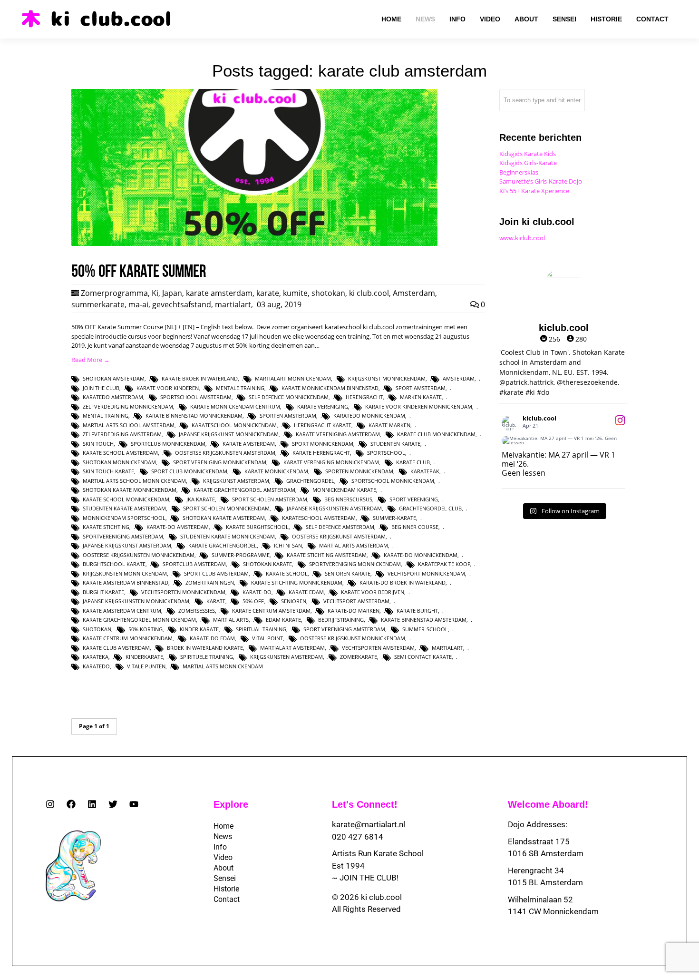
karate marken (389, 425)
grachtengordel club (430, 508)
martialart (233, 304)
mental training (105, 415)
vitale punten (146, 666)
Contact (227, 899)
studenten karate (395, 443)
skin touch (98, 443)
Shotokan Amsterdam (114, 378)
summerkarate (98, 304)
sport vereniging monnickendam (219, 462)
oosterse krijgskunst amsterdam (339, 536)
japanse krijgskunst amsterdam (127, 545)
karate (267, 293)
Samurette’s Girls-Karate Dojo (540, 181)
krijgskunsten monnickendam (125, 573)
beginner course (414, 526)
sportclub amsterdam (194, 563)
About (223, 867)
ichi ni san (288, 545)
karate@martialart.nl (368, 824)
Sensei (225, 878)
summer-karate (394, 517)
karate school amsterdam (120, 452)
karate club (413, 462)
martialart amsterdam (292, 647)
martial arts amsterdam (353, 545)
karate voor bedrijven (372, 592)
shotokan (328, 293)
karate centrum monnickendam (128, 638)
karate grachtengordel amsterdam (244, 489)
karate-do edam (212, 638)
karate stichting (106, 526)
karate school (287, 573)
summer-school (425, 629)
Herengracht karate (322, 425)
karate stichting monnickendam (296, 582)
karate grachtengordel (222, 545)
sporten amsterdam (288, 415)
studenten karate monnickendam (227, 536)
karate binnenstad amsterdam (423, 619)
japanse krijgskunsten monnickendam (136, 601)
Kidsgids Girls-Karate (528, 162)
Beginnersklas (518, 172)
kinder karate (199, 629)
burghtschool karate (114, 563)
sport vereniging (413, 499)
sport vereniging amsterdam (344, 629)
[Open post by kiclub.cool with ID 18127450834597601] (563, 440)
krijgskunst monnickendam (387, 378)
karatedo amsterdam (113, 397)
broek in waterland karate (205, 647)
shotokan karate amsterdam (224, 517)
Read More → (90, 359)
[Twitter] (112, 804)
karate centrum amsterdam (271, 610)
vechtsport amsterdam (356, 601)
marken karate (421, 397)
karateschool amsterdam (319, 517)
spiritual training (261, 629)
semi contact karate (423, 656)
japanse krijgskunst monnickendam (229, 434)
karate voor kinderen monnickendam (418, 406)
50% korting (145, 629)
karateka (95, 656)
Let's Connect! (365, 804)
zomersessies (196, 610)
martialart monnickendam (293, 378)
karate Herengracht (321, 452)
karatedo (96, 666)
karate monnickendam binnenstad (330, 387)
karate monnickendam (276, 471)
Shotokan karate (267, 563)
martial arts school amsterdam (129, 425)
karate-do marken (353, 610)
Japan (172, 293)
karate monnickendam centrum (235, 406)
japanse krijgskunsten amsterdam (334, 508)
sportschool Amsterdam (196, 397)
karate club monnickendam (436, 434)
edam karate (283, 619)
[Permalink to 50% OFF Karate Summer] (254, 243)
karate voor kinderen (167, 387)
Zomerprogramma (114, 293)
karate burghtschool (257, 526)
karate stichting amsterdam (327, 554)
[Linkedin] (92, 804)
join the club (101, 387)
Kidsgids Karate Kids (527, 153)
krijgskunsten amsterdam (286, 656)
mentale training (240, 387)
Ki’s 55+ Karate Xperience (534, 190)
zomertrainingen (209, 582)
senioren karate (347, 573)
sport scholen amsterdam (269, 499)
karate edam (306, 592)
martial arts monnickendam (223, 666)
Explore (231, 804)
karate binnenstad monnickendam (194, 415)
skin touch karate (108, 471)
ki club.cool (369, 293)
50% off (253, 601)
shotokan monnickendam (119, 462)
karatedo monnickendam (369, 415)
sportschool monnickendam (392, 480)
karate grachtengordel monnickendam (139, 619)
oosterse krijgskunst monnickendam (352, 638)
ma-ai (138, 304)
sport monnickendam (322, 443)
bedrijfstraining (341, 619)
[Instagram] (50, 804)
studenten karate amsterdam (124, 508)
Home (223, 826)
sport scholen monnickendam (226, 508)
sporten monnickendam (359, 471)
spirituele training (206, 656)
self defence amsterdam (340, 526)
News (223, 836)
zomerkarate (358, 656)
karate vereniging (322, 406)
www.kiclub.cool (522, 238)
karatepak (424, 471)
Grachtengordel (310, 480)
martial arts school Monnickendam (134, 480)
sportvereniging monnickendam (355, 563)
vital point (267, 638)
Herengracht (364, 397)
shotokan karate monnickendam (129, 489)
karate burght (417, 610)
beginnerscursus (348, 499)
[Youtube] (133, 804)
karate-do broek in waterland (402, 582)
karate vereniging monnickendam (331, 462)
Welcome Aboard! (548, 804)
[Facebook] (71, 804)
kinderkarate (144, 656)
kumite (295, 293)
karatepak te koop (444, 563)
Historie (226, 888)
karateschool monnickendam (234, 425)
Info (220, 846)
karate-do (257, 592)
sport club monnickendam (189, 471)
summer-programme (241, 554)
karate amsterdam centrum (122, 610)
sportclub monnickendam (168, 443)
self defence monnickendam (289, 397)
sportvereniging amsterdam (123, 536)
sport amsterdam (421, 387)
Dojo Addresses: (537, 824)
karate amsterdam (219, 293)
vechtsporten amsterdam (378, 647)
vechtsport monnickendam (426, 573)
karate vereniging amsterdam (338, 434)
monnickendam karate (344, 489)
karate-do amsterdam (177, 526)
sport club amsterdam (216, 573)
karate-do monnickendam (420, 554)
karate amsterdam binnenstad (125, 582)
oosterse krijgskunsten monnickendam (138, 554)
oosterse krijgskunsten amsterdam (225, 452)
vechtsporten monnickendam (183, 592)
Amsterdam (414, 293)
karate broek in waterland (200, 378)
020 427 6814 (357, 836)
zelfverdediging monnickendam (128, 406)
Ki (155, 293)
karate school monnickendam (126, 499)
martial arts (231, 619)
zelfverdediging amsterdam (122, 434)
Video (223, 857)
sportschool (386, 452)
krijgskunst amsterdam (236, 480)
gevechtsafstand (181, 304)
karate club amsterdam (116, 647)
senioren (293, 601)
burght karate (103, 592)
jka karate (200, 499)
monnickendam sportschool (124, 517)
